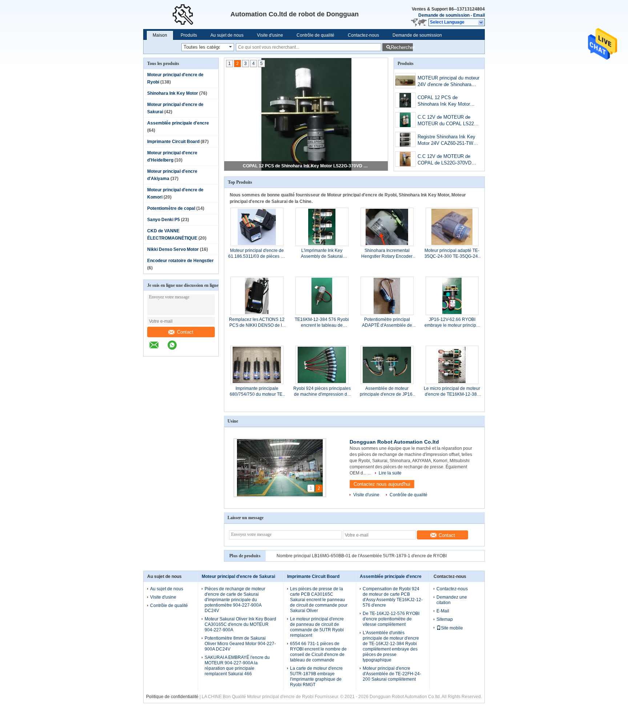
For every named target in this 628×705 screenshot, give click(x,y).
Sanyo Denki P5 (163, 219)
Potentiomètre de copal (171, 208)
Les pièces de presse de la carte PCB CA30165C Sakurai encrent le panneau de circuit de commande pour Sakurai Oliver (318, 599)
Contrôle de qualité (315, 35)
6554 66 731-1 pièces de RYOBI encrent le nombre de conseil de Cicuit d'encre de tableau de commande (318, 652)
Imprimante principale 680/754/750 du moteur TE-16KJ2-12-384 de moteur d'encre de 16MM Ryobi (257, 391)
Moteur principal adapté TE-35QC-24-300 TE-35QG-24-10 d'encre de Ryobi (451, 253)
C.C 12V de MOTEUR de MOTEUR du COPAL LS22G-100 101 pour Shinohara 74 (448, 121)
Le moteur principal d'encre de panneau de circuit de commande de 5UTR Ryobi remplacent (317, 627)
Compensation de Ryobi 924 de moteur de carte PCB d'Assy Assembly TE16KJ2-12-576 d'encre (393, 597)
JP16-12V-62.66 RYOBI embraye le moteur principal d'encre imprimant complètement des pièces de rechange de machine (452, 322)
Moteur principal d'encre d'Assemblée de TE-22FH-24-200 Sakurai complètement (392, 674)
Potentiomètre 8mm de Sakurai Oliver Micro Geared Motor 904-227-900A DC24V (240, 644)
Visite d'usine (270, 35)
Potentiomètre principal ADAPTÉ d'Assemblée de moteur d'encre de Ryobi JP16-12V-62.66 (387, 322)
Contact (185, 332)
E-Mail (442, 611)
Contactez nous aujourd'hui (382, 484)
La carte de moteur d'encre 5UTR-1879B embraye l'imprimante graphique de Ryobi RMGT (316, 676)
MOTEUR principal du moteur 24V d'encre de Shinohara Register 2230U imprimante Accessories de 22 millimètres (448, 82)
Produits (189, 35)
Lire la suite (390, 473)
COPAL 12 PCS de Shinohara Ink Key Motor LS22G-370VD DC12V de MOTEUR (306, 165)
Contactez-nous (363, 35)
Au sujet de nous (226, 35)
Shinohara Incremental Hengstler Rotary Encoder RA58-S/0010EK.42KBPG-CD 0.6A (387, 253)
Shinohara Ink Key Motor (172, 93)
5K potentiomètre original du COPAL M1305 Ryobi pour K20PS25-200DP (349, 555)
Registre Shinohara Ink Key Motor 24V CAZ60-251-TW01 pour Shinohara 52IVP (448, 140)
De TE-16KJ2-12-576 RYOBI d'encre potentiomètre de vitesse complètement (391, 619)
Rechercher (402, 47)
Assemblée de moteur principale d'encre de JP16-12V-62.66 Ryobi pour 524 (387, 391)
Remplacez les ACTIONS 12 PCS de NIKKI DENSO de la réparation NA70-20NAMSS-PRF (257, 322)
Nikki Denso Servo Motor (173, 249)
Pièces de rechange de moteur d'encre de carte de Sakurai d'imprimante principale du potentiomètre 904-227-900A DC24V (235, 599)
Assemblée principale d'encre (178, 123)
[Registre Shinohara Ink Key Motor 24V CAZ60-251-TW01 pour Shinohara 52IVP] (405, 139)
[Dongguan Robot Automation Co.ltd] (481, 22)
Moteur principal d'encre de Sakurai (238, 576)
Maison (160, 35)
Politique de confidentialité (172, 696)
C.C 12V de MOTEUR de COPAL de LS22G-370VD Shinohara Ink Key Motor (444, 160)
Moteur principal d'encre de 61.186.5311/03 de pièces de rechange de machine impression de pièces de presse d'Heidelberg (257, 253)
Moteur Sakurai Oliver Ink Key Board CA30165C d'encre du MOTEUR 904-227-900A (240, 624)
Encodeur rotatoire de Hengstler (180, 260)
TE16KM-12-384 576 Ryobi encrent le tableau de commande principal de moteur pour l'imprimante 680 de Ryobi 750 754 (322, 322)
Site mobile (452, 628)
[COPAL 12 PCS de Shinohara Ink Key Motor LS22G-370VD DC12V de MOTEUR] (405, 100)
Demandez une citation (451, 600)
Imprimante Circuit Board (173, 141)
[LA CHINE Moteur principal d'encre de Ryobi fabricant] (186, 14)
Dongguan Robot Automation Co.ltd (394, 442)
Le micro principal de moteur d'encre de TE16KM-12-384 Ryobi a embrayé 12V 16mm (452, 391)
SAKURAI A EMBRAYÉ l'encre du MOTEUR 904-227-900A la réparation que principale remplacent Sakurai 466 (237, 665)
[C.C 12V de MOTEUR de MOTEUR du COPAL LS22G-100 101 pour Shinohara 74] (405, 119)
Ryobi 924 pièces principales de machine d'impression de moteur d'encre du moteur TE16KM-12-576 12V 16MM (322, 391)
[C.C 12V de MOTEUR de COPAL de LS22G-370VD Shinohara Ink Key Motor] (405, 159)
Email (479, 15)
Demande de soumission (444, 15)
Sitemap (444, 619)
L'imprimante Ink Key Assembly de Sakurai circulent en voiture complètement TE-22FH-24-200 (321, 253)
